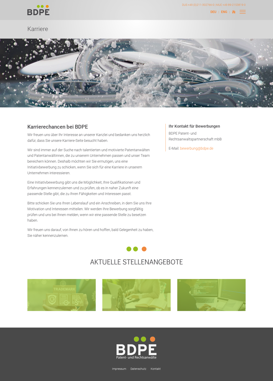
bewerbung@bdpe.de (196, 148)
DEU (213, 12)
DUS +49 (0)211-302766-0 (198, 4)
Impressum (119, 368)
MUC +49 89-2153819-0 (231, 4)
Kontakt (156, 368)
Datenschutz (138, 368)
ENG (224, 12)
